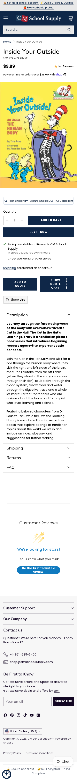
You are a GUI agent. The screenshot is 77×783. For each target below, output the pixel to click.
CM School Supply (40, 738)
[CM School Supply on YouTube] (31, 716)
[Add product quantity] (22, 220)
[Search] (69, 29)
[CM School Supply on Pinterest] (11, 716)
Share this (17, 300)
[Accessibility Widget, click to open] (6, 774)
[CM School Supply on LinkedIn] (38, 716)
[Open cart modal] (70, 18)
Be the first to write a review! (38, 570)
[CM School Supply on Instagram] (18, 716)
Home (7, 41)
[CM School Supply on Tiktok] (25, 716)
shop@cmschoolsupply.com (31, 662)
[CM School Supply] (38, 18)
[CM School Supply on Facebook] (5, 716)
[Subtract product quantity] (7, 220)
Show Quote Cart (58, 284)
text (57, 691)
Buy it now (38, 232)
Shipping (9, 268)
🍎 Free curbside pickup (38, 7)
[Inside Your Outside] (38, 135)
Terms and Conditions (39, 753)
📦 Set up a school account (21, 3)
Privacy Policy (12, 753)
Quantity (9, 212)
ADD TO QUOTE (20, 284)
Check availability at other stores (29, 258)
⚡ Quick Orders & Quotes (57, 3)
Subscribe (63, 701)
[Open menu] (5, 18)
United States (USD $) (23, 731)
